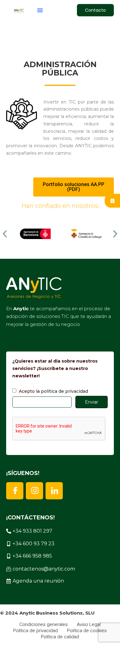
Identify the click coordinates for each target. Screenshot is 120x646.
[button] (40, 10)
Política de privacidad (35, 630)
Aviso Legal (89, 624)
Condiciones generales (43, 624)
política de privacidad (64, 391)
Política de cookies (87, 630)
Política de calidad (60, 637)
